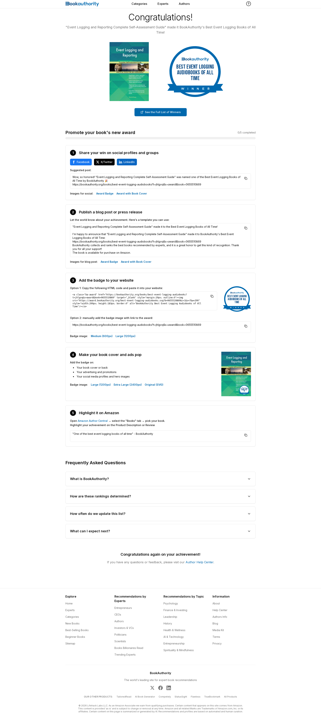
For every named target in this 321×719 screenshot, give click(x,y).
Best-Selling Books (77, 630)
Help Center (220, 610)
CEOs (117, 614)
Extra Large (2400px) (128, 384)
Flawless (195, 696)
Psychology (170, 603)
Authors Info (220, 616)
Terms (216, 636)
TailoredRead (123, 696)
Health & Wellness (174, 630)
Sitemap (70, 643)
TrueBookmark (212, 696)
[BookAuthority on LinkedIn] (168, 688)
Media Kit (218, 630)
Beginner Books (75, 636)
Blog (215, 623)
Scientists (120, 641)
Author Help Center (199, 562)
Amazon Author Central (93, 420)
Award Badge (105, 193)
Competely (165, 696)
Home (69, 603)
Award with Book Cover (131, 193)
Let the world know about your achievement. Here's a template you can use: (119, 219)
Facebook (83, 162)
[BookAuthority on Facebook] (160, 688)
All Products (230, 696)
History (167, 623)
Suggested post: (80, 170)
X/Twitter (106, 162)
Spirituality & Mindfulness (178, 650)
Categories (139, 4)
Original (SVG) (154, 384)
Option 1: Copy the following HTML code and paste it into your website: (116, 288)
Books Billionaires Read (128, 647)
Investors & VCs (124, 627)
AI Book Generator (145, 696)
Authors (184, 4)
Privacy (217, 643)
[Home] (82, 4)
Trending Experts (125, 654)
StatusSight (181, 696)
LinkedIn (129, 162)
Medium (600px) (102, 336)
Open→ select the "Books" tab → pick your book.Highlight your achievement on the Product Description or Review (117, 423)
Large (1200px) (125, 336)
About (216, 603)
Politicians (120, 634)
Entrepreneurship (174, 643)
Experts (163, 4)
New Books (72, 623)
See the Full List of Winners (163, 112)
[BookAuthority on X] (152, 688)
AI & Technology (173, 636)
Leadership (170, 616)
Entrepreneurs (123, 607)
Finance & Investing (175, 610)
